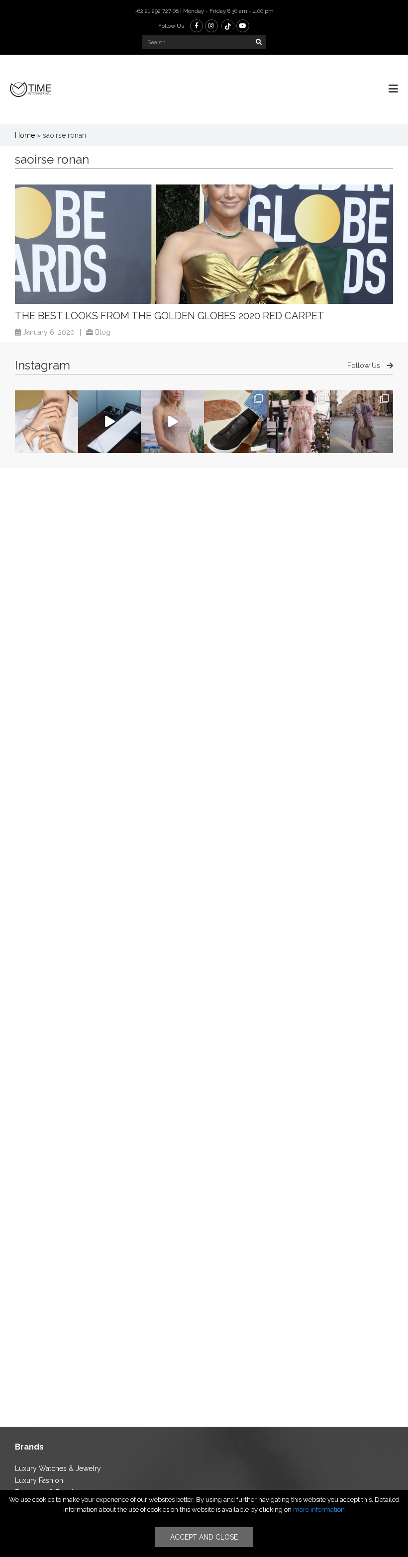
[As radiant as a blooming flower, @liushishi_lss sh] (298, 422)
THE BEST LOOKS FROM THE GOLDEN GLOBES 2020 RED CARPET (169, 316)
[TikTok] (227, 25)
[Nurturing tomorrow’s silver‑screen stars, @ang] (172, 422)
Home (25, 135)
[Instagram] (211, 25)
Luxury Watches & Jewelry (58, 1468)
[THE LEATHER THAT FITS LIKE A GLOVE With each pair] (235, 422)
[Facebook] (196, 25)
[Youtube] (242, 25)
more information (319, 1509)
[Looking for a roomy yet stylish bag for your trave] (361, 422)
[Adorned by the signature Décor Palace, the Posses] (46, 422)
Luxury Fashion (39, 1480)
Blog (102, 332)
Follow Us (364, 365)
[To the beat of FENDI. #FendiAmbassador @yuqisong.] (109, 422)
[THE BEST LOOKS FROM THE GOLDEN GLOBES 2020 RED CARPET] (204, 244)
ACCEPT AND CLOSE (204, 1537)
